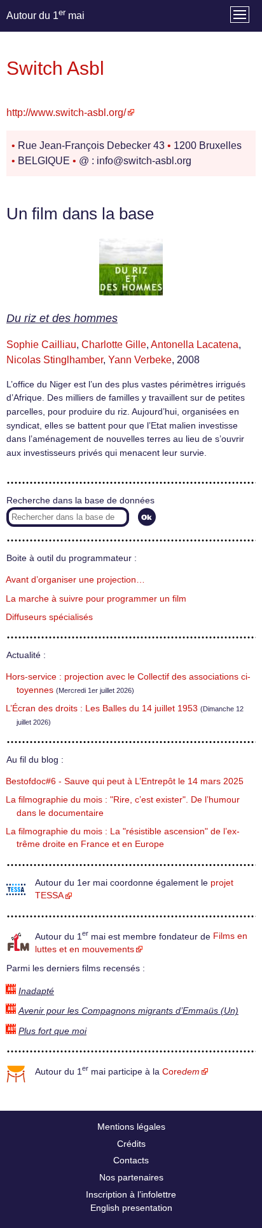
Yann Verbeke (140, 359)
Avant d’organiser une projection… (75, 580)
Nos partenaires (131, 1177)
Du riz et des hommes (62, 318)
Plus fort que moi (52, 1031)
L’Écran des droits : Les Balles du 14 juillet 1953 (102, 708)
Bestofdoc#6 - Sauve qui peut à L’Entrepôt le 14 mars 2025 (125, 781)
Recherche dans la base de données (80, 500)
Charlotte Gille (113, 344)
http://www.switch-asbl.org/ (66, 112)
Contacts (131, 1160)
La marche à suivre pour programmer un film (96, 599)
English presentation (131, 1208)
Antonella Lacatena (194, 344)
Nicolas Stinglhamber (54, 359)
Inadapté (36, 991)
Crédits (131, 1144)
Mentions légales (131, 1126)
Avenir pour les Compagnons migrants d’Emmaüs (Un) (128, 1011)
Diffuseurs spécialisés (49, 617)
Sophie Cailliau (41, 344)
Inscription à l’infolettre (131, 1194)
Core (181, 1071)
